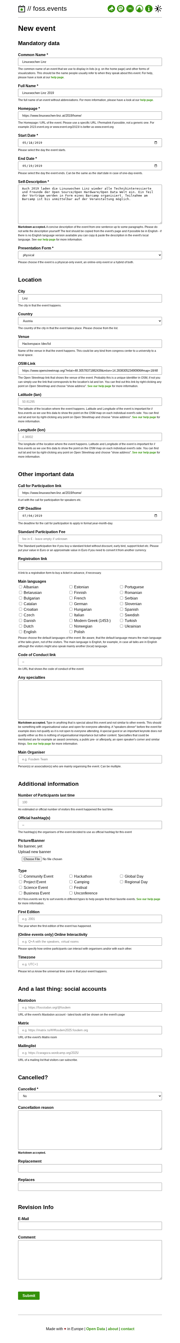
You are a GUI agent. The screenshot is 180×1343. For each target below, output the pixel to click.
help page (57, 77)
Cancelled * (28, 1089)
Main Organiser (31, 752)
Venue (23, 337)
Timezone (26, 957)
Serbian (131, 598)
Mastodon (27, 1000)
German (80, 604)
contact (127, 1329)
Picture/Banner (31, 841)
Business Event (36, 893)
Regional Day (136, 882)
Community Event (38, 876)
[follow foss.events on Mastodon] (120, 8)
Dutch (28, 626)
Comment (26, 1237)
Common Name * (33, 55)
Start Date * (28, 135)
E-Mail (23, 1219)
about (113, 1329)
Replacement (29, 1161)
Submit (28, 1296)
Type (22, 871)
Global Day (133, 876)
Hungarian (82, 609)
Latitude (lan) (29, 395)
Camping (81, 882)
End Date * (27, 159)
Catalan (30, 604)
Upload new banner (34, 852)
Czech (28, 615)
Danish (29, 621)
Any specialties (31, 677)
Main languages (32, 581)
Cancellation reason (36, 1108)
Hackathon (82, 876)
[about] (149, 8)
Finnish (79, 593)
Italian (78, 615)
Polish (79, 632)
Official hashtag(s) (34, 818)
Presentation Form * (35, 248)
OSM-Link (26, 364)
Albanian (30, 587)
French (79, 598)
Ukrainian (132, 626)
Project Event (34, 882)
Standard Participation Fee (41, 532)
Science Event (35, 888)
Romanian (133, 593)
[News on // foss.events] (111, 8)
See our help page (99, 386)
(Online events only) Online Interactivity (52, 935)
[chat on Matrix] (130, 8)
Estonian (81, 587)
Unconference (85, 893)
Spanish (131, 609)
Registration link (32, 559)
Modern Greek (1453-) (92, 621)
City (21, 291)
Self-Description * (33, 182)
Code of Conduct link (37, 655)
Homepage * (29, 109)
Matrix (23, 1023)
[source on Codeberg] (139, 8)
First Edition (29, 912)
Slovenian (133, 604)
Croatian (30, 609)
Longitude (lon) (31, 430)
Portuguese (134, 587)
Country (25, 314)
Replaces (26, 1180)
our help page (47, 239)
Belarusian (32, 593)
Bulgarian (31, 598)
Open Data (95, 1329)
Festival (80, 888)
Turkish (130, 621)
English (29, 632)
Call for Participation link (39, 486)
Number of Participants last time (46, 795)
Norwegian (82, 626)
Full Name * (28, 86)
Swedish (131, 615)
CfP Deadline (29, 508)
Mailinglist (27, 1046)
